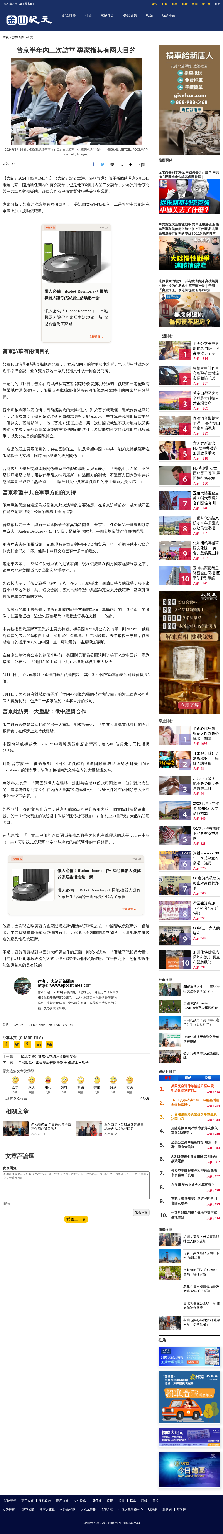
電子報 (206, 4)
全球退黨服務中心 (130, 1509)
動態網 (167, 1509)
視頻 (149, 15)
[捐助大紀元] (189, 1445)
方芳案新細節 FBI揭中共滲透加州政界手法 (205, 448)
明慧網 (152, 1509)
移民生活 (108, 15)
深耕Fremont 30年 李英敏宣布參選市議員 (206, 858)
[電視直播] (189, 1486)
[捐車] (189, 1421)
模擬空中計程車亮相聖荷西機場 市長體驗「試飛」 (206, 373)
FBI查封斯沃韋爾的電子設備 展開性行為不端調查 (206, 473)
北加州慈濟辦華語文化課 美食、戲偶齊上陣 (206, 548)
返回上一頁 (76, 1219)
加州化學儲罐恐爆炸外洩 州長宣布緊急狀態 (206, 957)
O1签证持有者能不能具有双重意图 (206, 833)
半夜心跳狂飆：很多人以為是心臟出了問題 (206, 733)
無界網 (181, 1509)
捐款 (185, 4)
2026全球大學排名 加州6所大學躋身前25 (206, 808)
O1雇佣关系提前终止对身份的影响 (206, 883)
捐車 (174, 4)
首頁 (6, 37)
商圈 (195, 4)
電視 (154, 4)
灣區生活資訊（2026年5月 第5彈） (206, 908)
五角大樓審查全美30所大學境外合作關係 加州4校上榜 (206, 498)
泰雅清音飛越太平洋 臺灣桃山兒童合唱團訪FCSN (206, 423)
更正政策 (27, 1500)
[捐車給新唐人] (189, 154)
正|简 (141, 165)
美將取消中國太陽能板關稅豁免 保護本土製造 (53, 1063)
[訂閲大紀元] (189, 1364)
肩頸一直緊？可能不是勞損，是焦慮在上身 (206, 783)
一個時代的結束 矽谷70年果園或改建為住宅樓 (206, 523)
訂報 (164, 4)
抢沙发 (144, 1098)
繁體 (217, 4)
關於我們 (10, 1500)
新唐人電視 (47, 1509)
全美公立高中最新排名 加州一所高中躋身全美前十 (206, 348)
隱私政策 (62, 1500)
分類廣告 (130, 15)
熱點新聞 (18, 37)
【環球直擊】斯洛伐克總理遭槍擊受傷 (47, 1056)
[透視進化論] (189, 713)
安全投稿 (80, 1500)
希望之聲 (107, 1509)
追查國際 (28, 1509)
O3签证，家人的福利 (206, 930)
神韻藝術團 (67, 1509)
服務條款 (45, 1500)
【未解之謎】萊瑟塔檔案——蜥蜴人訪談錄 (206, 758)
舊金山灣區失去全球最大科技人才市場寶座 (206, 398)
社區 (88, 15)
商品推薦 (169, 15)
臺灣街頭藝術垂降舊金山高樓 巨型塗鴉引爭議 (206, 573)
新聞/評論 (68, 15)
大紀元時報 (88, 1509)
